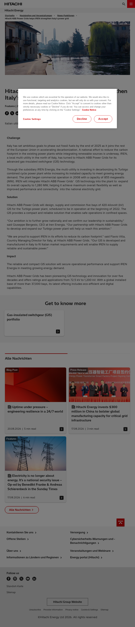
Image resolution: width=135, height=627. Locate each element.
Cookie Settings (32, 119)
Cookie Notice (89, 110)
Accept (103, 119)
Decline (82, 119)
